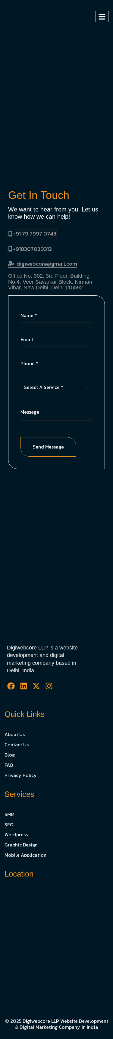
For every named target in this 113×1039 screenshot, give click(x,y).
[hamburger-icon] (102, 16)
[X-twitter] (36, 686)
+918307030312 (32, 249)
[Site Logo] (30, 16)
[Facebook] (11, 686)
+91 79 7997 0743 (34, 234)
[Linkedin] (24, 686)
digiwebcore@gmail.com (47, 264)
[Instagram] (49, 686)
